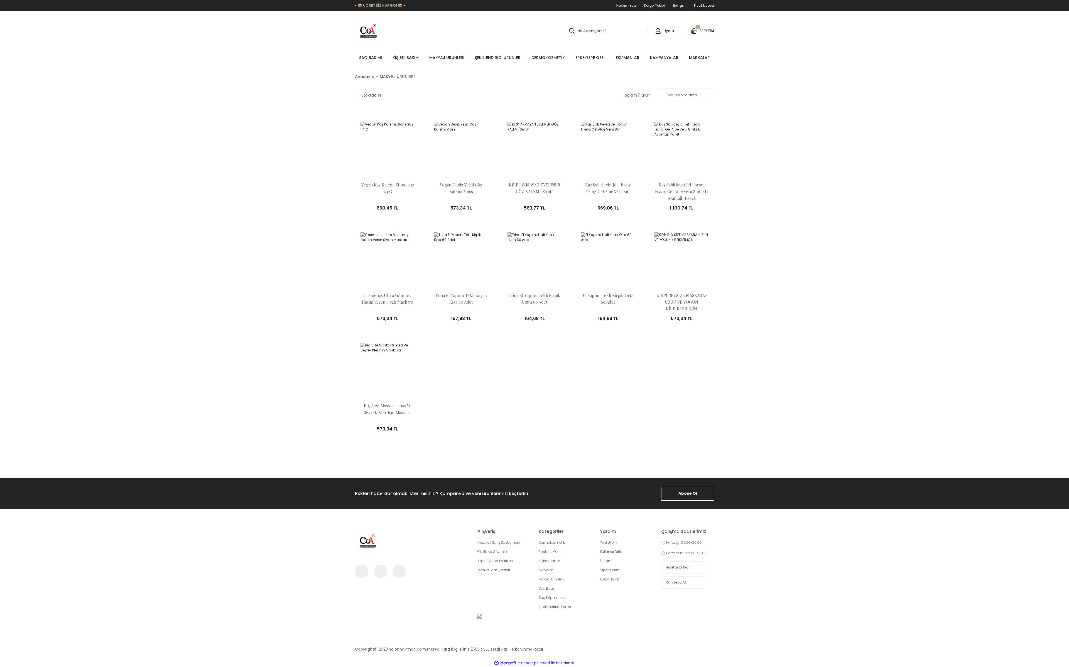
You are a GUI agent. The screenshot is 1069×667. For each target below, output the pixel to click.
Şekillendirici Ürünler (555, 606)
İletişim (606, 560)
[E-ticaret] (534, 663)
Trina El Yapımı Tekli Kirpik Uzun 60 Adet (534, 298)
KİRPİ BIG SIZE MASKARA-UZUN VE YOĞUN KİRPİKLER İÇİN (681, 301)
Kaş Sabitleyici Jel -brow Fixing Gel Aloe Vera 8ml (608, 188)
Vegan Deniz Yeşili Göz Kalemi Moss (461, 188)
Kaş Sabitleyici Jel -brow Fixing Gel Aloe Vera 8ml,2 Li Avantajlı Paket (681, 191)
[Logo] (368, 31)
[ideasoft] (505, 663)
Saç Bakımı (548, 588)
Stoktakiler (371, 95)
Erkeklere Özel (549, 551)
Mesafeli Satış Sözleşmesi (498, 542)
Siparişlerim (610, 570)
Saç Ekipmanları (552, 597)
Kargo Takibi (610, 579)
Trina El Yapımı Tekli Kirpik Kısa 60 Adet (461, 298)
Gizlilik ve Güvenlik (492, 551)
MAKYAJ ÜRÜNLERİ (397, 76)
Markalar (546, 570)
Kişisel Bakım (549, 560)
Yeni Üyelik (608, 542)
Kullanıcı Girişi (611, 551)
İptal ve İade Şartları (493, 570)
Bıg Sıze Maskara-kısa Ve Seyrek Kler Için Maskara (387, 409)
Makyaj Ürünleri (551, 579)
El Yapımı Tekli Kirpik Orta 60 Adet (608, 298)
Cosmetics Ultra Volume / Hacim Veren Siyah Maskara (387, 298)
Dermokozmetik (552, 542)
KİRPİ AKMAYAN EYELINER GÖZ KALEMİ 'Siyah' (534, 188)
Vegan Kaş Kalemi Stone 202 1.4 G (387, 188)
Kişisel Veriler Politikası (495, 560)
